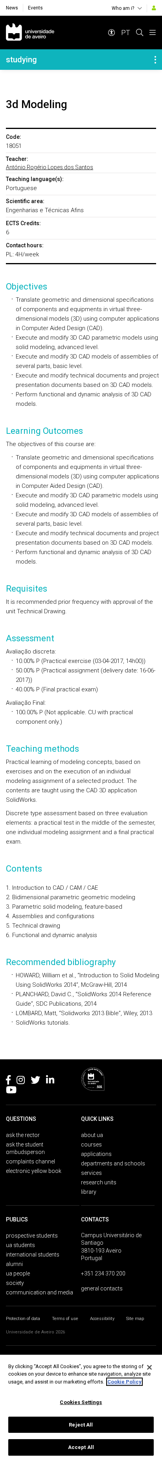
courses (91, 1144)
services (91, 1173)
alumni (14, 1264)
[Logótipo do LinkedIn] (50, 1081)
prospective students (32, 1235)
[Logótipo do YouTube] (11, 1091)
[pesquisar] (139, 32)
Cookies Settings (81, 1402)
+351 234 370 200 (103, 1273)
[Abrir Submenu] (155, 59)
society (15, 1283)
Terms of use (65, 1318)
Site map (135, 1318)
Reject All (81, 1425)
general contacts (102, 1288)
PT (125, 32)
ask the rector (23, 1135)
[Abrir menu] (152, 32)
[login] (154, 8)
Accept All (81, 1447)
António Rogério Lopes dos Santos (49, 167)
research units (98, 1182)
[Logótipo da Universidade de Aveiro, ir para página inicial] (30, 32)
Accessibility (102, 1318)
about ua (92, 1135)
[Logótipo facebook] (8, 1081)
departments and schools (113, 1163)
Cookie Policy (124, 1382)
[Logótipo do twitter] (35, 1081)
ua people (18, 1273)
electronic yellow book (33, 1171)
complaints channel (30, 1161)
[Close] (149, 1367)
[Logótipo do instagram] (21, 1081)
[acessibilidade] (111, 32)
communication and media (39, 1292)
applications (96, 1154)
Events (35, 8)
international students (32, 1254)
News (12, 8)
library (88, 1192)
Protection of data (23, 1318)
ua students (20, 1245)
